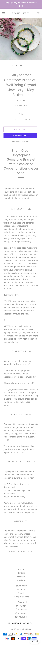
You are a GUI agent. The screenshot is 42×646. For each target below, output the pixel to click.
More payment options (20, 141)
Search (21, 593)
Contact (21, 573)
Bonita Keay (21, 13)
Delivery (21, 576)
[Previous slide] (12, 65)
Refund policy (21, 586)
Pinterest (22, 609)
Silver (15, 119)
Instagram (22, 613)
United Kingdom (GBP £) (20, 623)
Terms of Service (21, 597)
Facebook (22, 602)
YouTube (22, 617)
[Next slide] (29, 65)
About (21, 569)
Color (21, 114)
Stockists (21, 589)
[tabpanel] (21, 38)
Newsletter (21, 580)
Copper (26, 119)
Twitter (22, 606)
